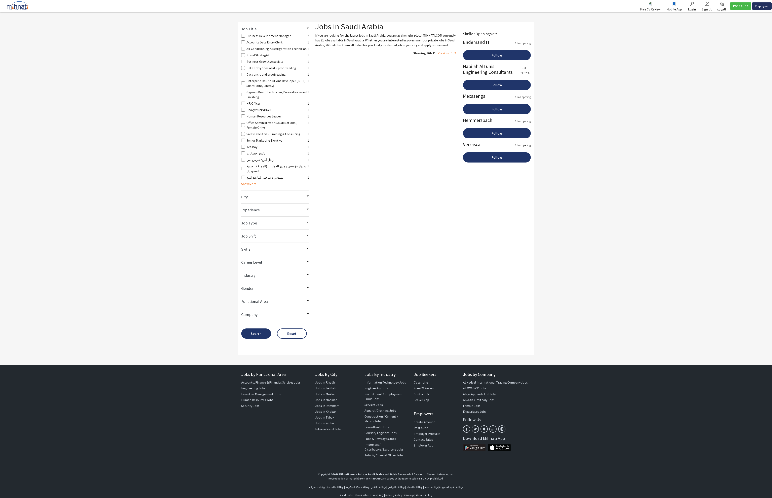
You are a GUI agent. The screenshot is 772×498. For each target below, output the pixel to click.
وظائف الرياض (396, 487)
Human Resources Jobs (257, 400)
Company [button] (249, 314)
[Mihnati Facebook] (466, 429)
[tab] (275, 29)
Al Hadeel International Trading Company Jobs (495, 382)
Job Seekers (425, 374)
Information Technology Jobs (385, 382)
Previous (444, 53)
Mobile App (674, 9)
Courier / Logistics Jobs (380, 433)
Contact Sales (423, 439)
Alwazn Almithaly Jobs (479, 400)
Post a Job (421, 428)
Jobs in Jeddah (325, 388)
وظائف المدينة (335, 487)
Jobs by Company (479, 374)
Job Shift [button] (248, 236)
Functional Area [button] (254, 301)
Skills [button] (245, 249)
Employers (761, 6)
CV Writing (421, 382)
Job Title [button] (249, 28)
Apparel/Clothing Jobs (380, 410)
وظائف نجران (317, 487)
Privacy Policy (393, 495)
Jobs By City (326, 374)
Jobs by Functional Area (263, 374)
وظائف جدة (431, 487)
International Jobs (328, 429)
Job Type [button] (249, 222)
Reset (292, 333)
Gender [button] (247, 288)
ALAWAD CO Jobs (475, 388)
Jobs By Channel (375, 455)
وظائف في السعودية (451, 487)
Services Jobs (373, 405)
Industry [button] (248, 275)
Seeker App (421, 400)
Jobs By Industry (380, 374)
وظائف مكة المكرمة (357, 487)
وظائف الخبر (378, 487)
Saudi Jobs (346, 495)
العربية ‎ (721, 9)
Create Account (424, 422)
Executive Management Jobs (261, 394)
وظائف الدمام (415, 487)
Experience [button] (250, 209)
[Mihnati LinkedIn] (493, 429)
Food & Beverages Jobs (380, 439)
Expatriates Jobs (474, 412)
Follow (497, 55)
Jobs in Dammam (327, 406)
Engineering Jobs (253, 388)
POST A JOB (740, 6)
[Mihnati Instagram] (501, 429)
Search (256, 333)
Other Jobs (395, 455)
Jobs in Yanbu (324, 423)
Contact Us (421, 394)
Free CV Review (650, 9)
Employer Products (427, 434)
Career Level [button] (251, 262)
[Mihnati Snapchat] (484, 429)
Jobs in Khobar (325, 412)
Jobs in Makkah (325, 394)
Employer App (423, 445)
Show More (248, 184)
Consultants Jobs (376, 427)
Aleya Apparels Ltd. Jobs (479, 394)
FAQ (381, 495)
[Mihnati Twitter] (475, 429)
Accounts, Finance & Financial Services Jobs (271, 382)
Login (692, 9)
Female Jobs (471, 406)
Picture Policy (424, 495)
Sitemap (409, 495)
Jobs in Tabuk (324, 417)
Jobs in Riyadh (325, 382)
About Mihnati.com (366, 495)
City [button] (244, 196)
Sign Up (707, 9)
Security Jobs (250, 406)
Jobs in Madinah (326, 400)
